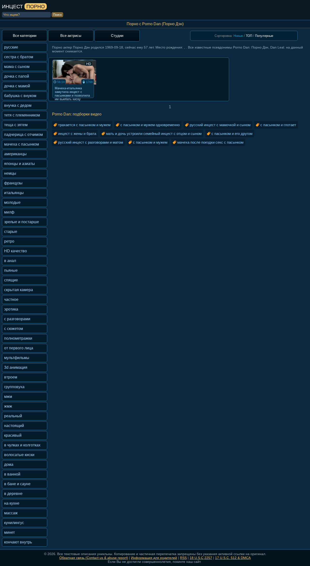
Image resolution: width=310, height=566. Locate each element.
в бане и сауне (17, 484)
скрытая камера (18, 290)
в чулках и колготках (22, 445)
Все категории (24, 35)
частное (11, 299)
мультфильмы (16, 358)
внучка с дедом (17, 105)
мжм (8, 396)
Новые (238, 36)
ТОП (249, 36)
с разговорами (17, 319)
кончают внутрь (18, 542)
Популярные (264, 36)
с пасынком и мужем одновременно (150, 125)
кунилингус (14, 523)
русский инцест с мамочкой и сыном (220, 125)
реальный (13, 416)
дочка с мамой (17, 86)
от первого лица (18, 348)
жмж (8, 406)
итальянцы (14, 193)
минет (9, 532)
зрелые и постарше (21, 222)
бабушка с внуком (20, 96)
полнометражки (18, 338)
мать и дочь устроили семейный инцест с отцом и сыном (154, 133)
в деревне (13, 494)
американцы (15, 154)
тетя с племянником (22, 115)
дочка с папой (16, 76)
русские (11, 47)
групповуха (14, 387)
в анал (10, 261)
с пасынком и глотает (278, 125)
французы (13, 183)
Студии (117, 35)
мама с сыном (17, 67)
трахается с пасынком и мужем (84, 125)
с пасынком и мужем (150, 142)
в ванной (12, 474)
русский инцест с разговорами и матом (90, 142)
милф (9, 212)
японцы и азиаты (19, 164)
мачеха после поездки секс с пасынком (210, 142)
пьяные (11, 270)
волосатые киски (19, 455)
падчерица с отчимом (23, 134)
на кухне (11, 503)
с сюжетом (13, 329)
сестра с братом (18, 57)
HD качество (15, 251)
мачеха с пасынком (21, 144)
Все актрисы (70, 35)
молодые (12, 202)
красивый (13, 435)
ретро (9, 241)
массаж (11, 513)
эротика (11, 309)
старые (10, 232)
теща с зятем (16, 125)
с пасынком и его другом (231, 133)
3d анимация (15, 367)
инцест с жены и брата (77, 133)
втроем (10, 377)
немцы (10, 173)
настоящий (14, 426)
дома (8, 464)
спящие (11, 280)
